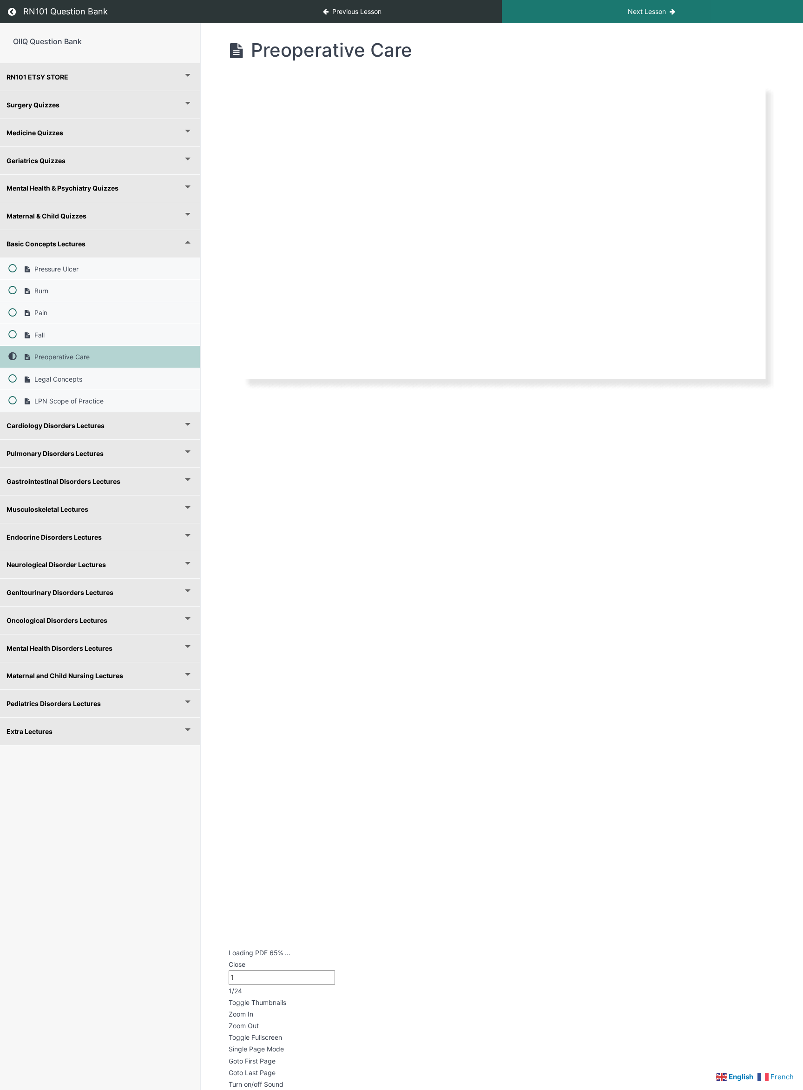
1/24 (235, 991)
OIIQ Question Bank (47, 41)
